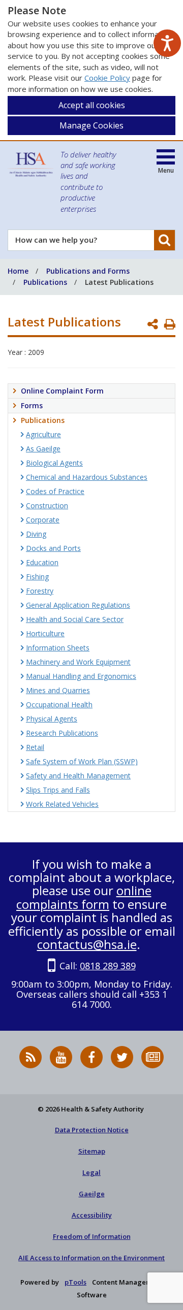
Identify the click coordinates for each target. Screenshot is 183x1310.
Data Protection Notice (92, 1129)
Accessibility (92, 1215)
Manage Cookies (91, 125)
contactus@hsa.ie (87, 944)
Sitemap (91, 1151)
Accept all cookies (91, 105)
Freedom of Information (92, 1236)
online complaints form (83, 897)
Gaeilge (92, 1193)
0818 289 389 (108, 966)
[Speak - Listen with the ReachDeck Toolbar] (167, 43)
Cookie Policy (107, 78)
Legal (91, 1172)
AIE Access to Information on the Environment (91, 1257)
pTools (75, 1282)
